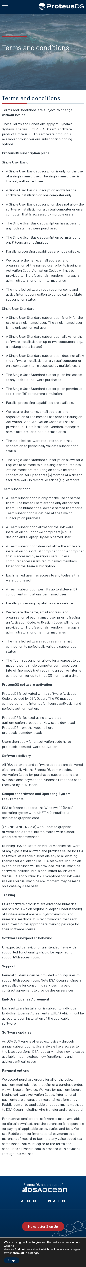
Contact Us (54, 1201)
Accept (11, 1260)
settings (33, 1253)
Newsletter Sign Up (43, 1226)
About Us (29, 1201)
